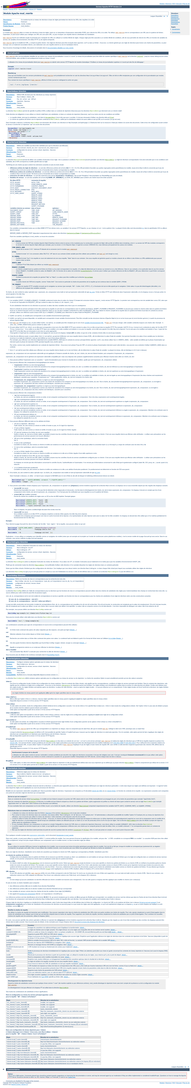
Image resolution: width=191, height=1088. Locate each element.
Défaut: (8, 99)
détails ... (83, 927)
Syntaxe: (9, 97)
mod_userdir (12, 985)
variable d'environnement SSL (94, 323)
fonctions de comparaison (27, 894)
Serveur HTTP (13, 9)
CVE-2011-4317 (130, 743)
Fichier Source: (8, 26)
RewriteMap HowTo (53, 655)
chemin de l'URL (97, 791)
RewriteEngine (175, 18)
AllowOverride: (11, 103)
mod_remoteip (71, 249)
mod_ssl (102, 254)
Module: (9, 107)
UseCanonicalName (73, 233)
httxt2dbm (112, 638)
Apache (5, 9)
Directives (168, 3)
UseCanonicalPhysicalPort (91, 233)
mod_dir (105, 729)
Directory (32, 801)
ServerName (89, 277)
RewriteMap (174, 20)
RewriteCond (174, 17)
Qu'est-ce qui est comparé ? (148, 902)
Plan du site (186, 3)
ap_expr (92, 292)
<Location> (77, 830)
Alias (111, 117)
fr (167, 16)
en (164, 16)
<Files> (86, 830)
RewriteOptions (175, 22)
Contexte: (9, 101)
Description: (7, 19)
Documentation (23, 9)
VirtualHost (35, 799)
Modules (162, 3)
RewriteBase (174, 15)
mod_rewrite (14, 32)
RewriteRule (174, 24)
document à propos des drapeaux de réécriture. (90, 922)
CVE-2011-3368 (118, 743)
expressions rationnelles (37, 835)
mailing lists (71, 1077)
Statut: (5, 22)
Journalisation (176, 29)
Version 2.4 (32, 9)
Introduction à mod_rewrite (65, 835)
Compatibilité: (11, 674)
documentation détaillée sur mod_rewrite (60, 48)
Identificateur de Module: (11, 24)
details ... (114, 932)
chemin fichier (111, 791)
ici (143, 228)
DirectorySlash (28, 732)
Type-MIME (44, 977)
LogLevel (140, 56)
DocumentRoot (50, 117)
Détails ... (73, 630)
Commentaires (176, 32)
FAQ (173, 3)
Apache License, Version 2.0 (19, 1084)
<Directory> (66, 685)
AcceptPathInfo (86, 271)
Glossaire (179, 3)
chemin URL (14, 743)
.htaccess (48, 813)
